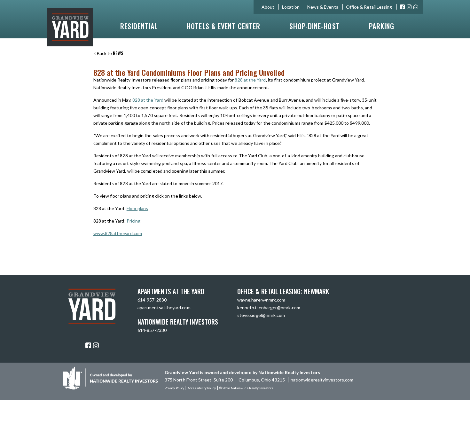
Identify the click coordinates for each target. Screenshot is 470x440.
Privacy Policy (174, 388)
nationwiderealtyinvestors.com (322, 379)
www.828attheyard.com (117, 233)
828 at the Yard (250, 79)
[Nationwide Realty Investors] (110, 387)
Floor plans (137, 208)
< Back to (108, 53)
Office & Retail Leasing (369, 7)
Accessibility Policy (201, 388)
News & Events (322, 7)
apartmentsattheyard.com (164, 307)
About (268, 7)
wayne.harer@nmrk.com (261, 299)
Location (291, 7)
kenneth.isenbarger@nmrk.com (268, 307)
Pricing (134, 221)
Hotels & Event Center (223, 26)
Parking (382, 26)
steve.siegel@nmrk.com (261, 315)
